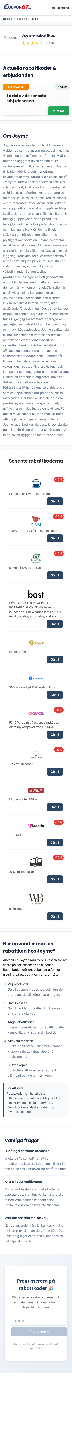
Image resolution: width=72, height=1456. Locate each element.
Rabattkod (21, 18)
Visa (60, 110)
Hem (9, 18)
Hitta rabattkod (59, 7)
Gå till (55, 501)
